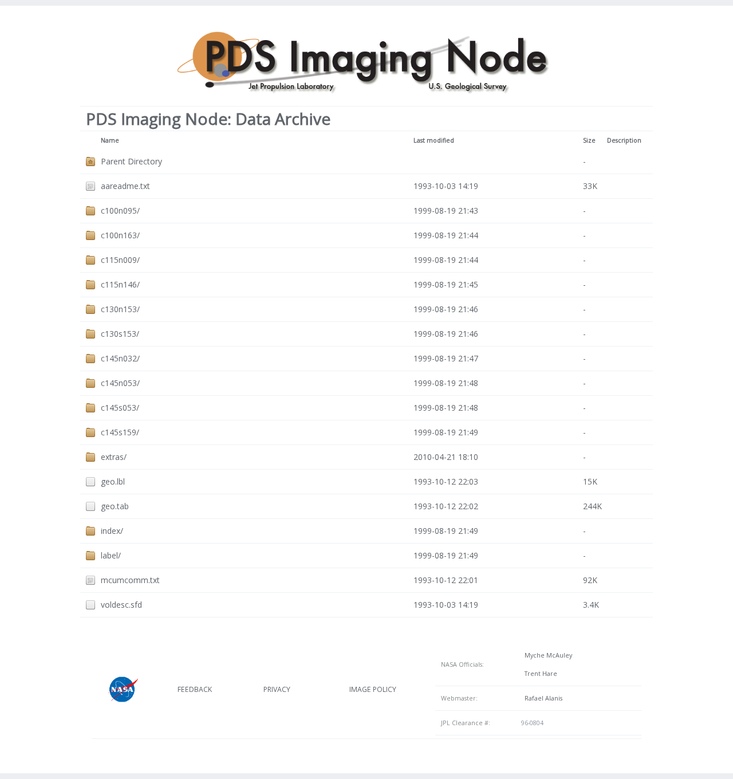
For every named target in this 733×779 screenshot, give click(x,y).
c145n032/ (120, 358)
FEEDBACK (195, 689)
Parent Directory (131, 161)
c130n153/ (120, 309)
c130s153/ (120, 333)
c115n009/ (120, 259)
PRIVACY (276, 689)
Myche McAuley (546, 655)
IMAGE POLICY (372, 689)
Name (110, 140)
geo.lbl (113, 481)
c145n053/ (120, 382)
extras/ (114, 456)
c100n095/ (120, 210)
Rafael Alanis (541, 698)
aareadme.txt (125, 185)
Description (624, 140)
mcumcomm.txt (130, 580)
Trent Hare (539, 674)
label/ (111, 555)
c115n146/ (120, 284)
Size (589, 140)
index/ (112, 530)
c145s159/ (120, 432)
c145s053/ (120, 407)
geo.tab (115, 506)
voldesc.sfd (121, 604)
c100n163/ (120, 235)
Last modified (433, 140)
